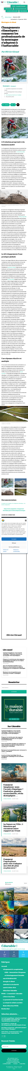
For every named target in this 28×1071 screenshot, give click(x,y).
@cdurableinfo (9, 882)
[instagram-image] (7, 894)
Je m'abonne (14, 691)
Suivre (25, 883)
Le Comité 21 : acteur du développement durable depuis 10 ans (13, 1024)
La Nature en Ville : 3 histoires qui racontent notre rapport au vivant (13, 827)
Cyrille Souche (7, 798)
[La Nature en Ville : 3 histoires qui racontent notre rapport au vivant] (14, 812)
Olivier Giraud (8, 17)
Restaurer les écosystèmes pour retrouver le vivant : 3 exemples (12, 672)
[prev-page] (2, 1036)
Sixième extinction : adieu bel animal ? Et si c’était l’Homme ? (14, 1028)
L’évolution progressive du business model (13, 89)
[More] (17, 104)
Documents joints (10, 96)
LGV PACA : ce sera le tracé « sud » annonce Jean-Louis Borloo (12, 1032)
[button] (25, 520)
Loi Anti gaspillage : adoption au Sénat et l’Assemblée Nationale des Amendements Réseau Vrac (14, 1019)
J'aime (4, 950)
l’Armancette (11, 279)
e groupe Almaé (11, 267)
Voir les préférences (14, 547)
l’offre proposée (22, 216)
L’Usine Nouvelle (20, 152)
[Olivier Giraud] (3, 17)
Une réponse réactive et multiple (13, 95)
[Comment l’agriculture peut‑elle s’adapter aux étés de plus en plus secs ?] (14, 847)
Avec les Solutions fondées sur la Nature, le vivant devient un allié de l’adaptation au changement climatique (14, 667)
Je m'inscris (14, 1050)
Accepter (14, 539)
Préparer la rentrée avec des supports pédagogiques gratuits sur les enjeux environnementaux (13, 660)
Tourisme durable (7, 78)
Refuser (14, 543)
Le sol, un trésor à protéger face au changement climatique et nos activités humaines (12, 756)
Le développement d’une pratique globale (13, 92)
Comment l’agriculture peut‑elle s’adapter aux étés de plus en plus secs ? (12, 863)
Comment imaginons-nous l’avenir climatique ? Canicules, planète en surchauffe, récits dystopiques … (12, 654)
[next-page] (5, 1036)
